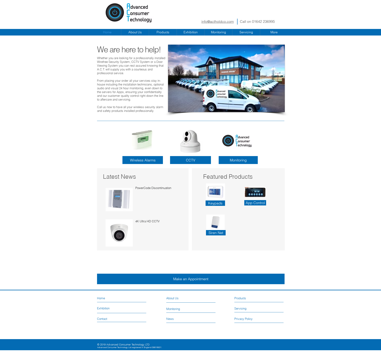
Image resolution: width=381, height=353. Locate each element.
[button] (215, 203)
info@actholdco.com (217, 21)
